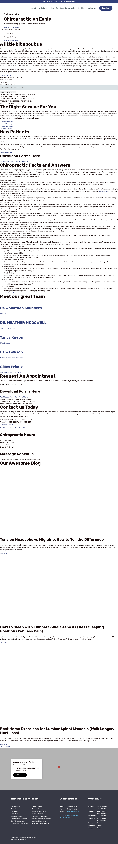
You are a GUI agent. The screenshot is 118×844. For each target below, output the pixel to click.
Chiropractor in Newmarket (19, 818)
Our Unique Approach (18, 821)
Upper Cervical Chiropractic (19, 823)
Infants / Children (37, 814)
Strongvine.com (22, 839)
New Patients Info (6, 153)
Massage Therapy (6, 128)
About (34, 8)
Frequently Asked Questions (40, 823)
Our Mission (14, 811)
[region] (59, 769)
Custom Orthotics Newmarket (41, 818)
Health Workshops (6, 124)
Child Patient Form (21, 161)
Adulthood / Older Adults (39, 816)
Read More (3, 553)
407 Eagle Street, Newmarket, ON (65, 1)
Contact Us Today (6, 75)
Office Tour (14, 814)
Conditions (81, 8)
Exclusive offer (104, 191)
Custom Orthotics (6, 126)
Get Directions (20, 775)
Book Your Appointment (12, 27)
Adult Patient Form (6, 161)
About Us (14, 809)
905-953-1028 (47, 1)
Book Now (105, 8)
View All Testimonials (7, 293)
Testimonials (91, 8)
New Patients (42, 8)
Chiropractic (54, 8)
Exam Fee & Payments (39, 821)
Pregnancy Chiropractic (39, 811)
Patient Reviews (37, 806)
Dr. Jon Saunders (16, 816)
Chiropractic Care (6, 122)
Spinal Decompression (68, 8)
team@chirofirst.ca (6, 424)
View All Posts (5, 747)
